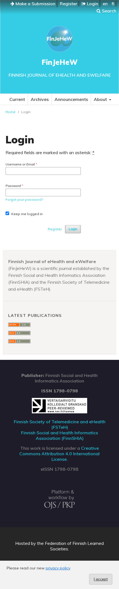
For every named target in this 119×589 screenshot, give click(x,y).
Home (10, 112)
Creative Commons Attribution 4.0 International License (59, 453)
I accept (101, 579)
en (105, 3)
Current (17, 99)
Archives (40, 99)
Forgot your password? (24, 199)
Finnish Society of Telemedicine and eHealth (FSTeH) (59, 424)
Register (68, 3)
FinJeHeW (59, 62)
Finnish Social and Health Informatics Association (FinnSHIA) (59, 435)
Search (108, 11)
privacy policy (58, 568)
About (101, 99)
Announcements (71, 99)
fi (113, 3)
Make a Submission (34, 3)
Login (92, 3)
